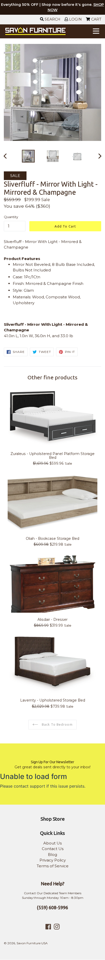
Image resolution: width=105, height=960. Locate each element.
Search (52, 19)
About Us (52, 843)
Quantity (11, 217)
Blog (52, 854)
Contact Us (52, 848)
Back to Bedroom (57, 724)
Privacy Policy (53, 860)
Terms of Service (53, 866)
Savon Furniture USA (32, 943)
